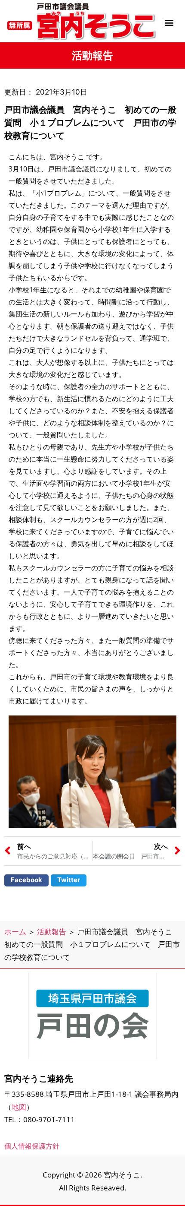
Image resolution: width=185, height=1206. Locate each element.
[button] (169, 22)
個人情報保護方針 (31, 1146)
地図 (19, 1107)
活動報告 (51, 932)
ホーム (15, 932)
